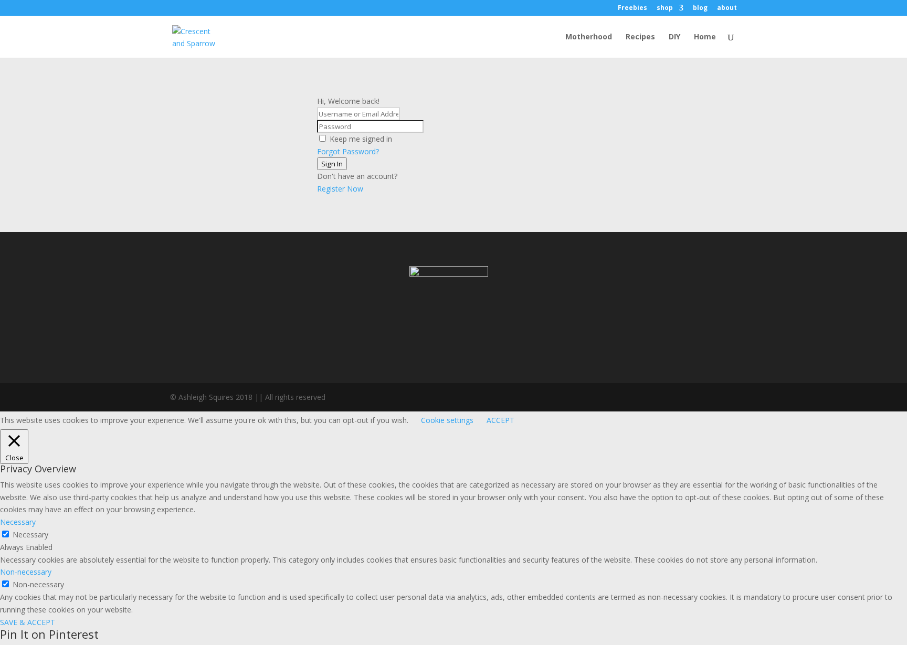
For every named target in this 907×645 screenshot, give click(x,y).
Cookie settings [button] (447, 420)
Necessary (30, 535)
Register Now (340, 189)
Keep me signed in (361, 139)
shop (665, 8)
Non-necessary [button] (25, 572)
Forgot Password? (348, 151)
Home (705, 37)
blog (700, 8)
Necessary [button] (18, 522)
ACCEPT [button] (500, 420)
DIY (674, 37)
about (727, 8)
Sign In (332, 163)
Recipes (640, 37)
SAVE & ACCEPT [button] (27, 622)
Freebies (632, 8)
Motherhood (588, 37)
